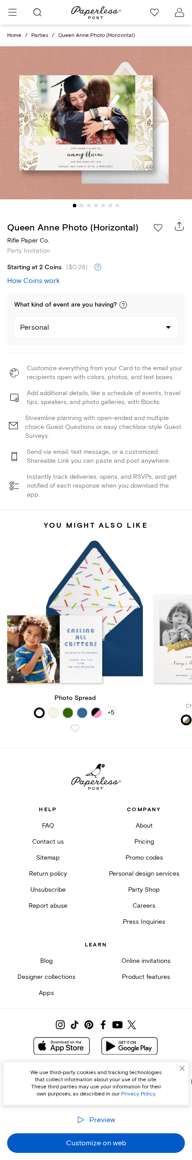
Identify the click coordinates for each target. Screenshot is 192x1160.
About (144, 825)
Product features (146, 977)
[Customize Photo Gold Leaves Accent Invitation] (96, 122)
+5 (111, 712)
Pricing (144, 841)
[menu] (12, 12)
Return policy (48, 873)
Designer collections (46, 977)
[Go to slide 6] (110, 205)
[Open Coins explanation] (98, 267)
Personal (34, 327)
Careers (144, 905)
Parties (39, 35)
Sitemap (48, 857)
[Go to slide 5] (103, 205)
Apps (46, 993)
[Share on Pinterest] (88, 1024)
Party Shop (144, 889)
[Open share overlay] (179, 226)
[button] (123, 304)
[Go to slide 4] (96, 205)
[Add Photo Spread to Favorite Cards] (75, 728)
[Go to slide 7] (117, 205)
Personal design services (144, 873)
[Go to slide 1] (74, 205)
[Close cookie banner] (182, 1068)
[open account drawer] (179, 12)
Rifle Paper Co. (28, 240)
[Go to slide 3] (89, 205)
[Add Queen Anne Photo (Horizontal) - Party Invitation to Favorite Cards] (158, 227)
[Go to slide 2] (81, 205)
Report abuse (48, 905)
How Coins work (33, 280)
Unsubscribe (48, 889)
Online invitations (146, 961)
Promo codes (144, 857)
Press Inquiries (144, 922)
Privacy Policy (138, 1094)
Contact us (48, 841)
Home (14, 35)
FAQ (48, 825)
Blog (46, 961)
